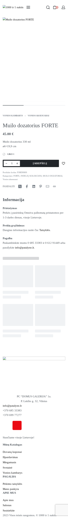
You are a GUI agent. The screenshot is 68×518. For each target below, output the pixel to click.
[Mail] (47, 186)
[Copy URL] (54, 186)
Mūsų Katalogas (12, 444)
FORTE (16, 176)
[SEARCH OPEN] (48, 7)
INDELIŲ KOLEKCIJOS (31, 176)
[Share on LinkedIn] (33, 186)
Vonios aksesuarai (38, 115)
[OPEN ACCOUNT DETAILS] (63, 7)
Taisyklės (44, 230)
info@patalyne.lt (24, 247)
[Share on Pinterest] (40, 186)
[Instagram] (17, 425)
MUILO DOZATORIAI (52, 176)
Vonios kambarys (13, 115)
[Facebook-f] (7, 425)
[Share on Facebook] (26, 186)
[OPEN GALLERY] (34, 59)
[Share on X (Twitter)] (20, 186)
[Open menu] (28, 7)
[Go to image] (13, 105)
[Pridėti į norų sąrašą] (63, 163)
